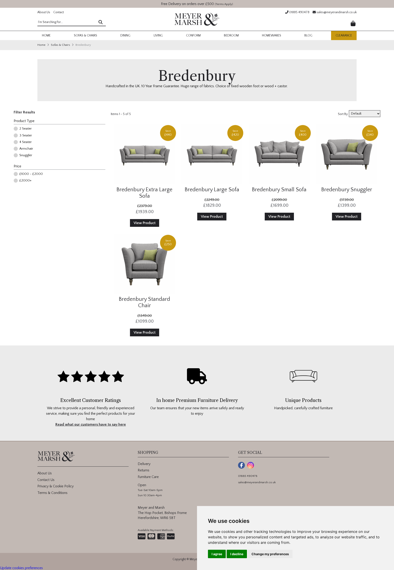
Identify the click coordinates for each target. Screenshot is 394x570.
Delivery (144, 464)
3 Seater (25, 136)
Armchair (26, 149)
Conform (193, 35)
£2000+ (25, 181)
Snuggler (25, 155)
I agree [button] (217, 554)
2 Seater (25, 129)
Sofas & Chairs (85, 35)
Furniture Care (148, 477)
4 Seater (25, 142)
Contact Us (45, 480)
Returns (143, 470)
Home (46, 35)
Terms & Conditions (52, 493)
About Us (43, 12)
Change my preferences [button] (270, 554)
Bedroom (231, 35)
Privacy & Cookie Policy (55, 486)
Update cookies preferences (21, 568)
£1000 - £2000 (31, 174)
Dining (125, 35)
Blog (308, 35)
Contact (58, 12)
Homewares (271, 35)
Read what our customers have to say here (90, 424)
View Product (145, 223)
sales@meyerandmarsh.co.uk (336, 12)
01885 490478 (298, 12)
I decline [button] (236, 554)
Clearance (344, 35)
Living (158, 35)
